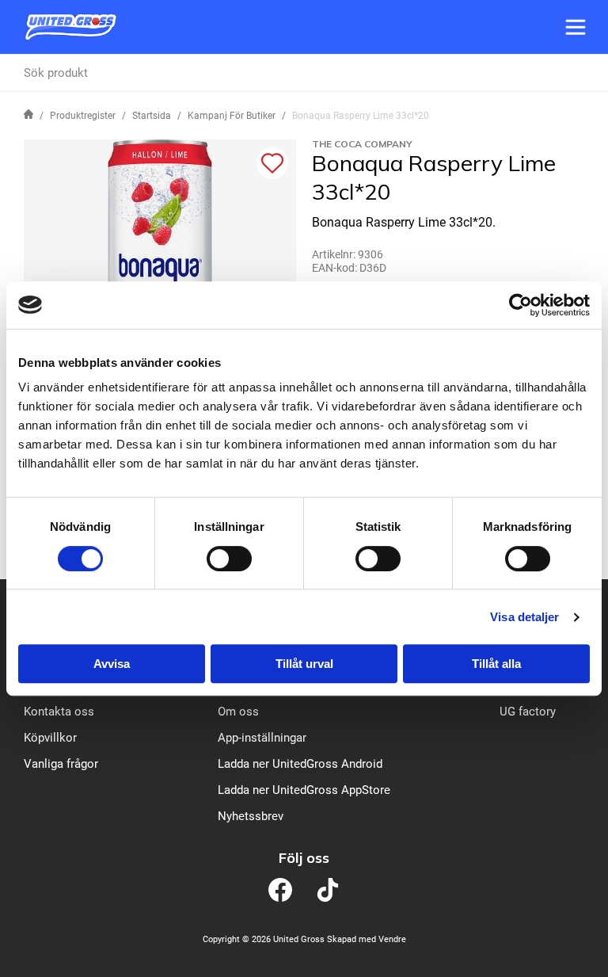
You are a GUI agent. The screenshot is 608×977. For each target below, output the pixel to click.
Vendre (392, 939)
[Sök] (577, 73)
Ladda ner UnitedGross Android (300, 764)
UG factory (528, 711)
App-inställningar (262, 738)
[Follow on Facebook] (280, 890)
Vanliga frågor (61, 764)
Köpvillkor (50, 738)
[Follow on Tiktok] (328, 890)
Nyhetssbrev (250, 816)
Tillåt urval (304, 663)
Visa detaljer (524, 617)
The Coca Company (362, 144)
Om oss (238, 711)
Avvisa (111, 663)
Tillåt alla (496, 663)
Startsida (151, 115)
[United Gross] (70, 27)
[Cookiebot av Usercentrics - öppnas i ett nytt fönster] (520, 305)
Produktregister (83, 115)
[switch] (229, 558)
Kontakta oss (59, 711)
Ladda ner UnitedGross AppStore (304, 790)
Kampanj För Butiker (232, 115)
